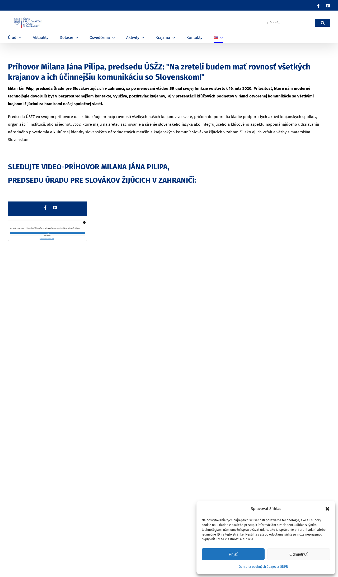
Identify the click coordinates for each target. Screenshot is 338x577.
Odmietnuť (298, 554)
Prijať (233, 554)
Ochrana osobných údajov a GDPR (263, 567)
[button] (327, 509)
